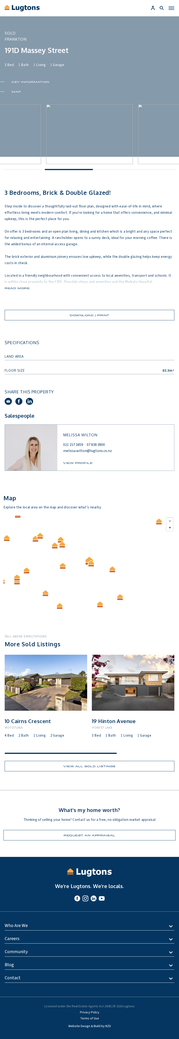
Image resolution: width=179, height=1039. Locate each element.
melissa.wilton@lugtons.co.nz (87, 451)
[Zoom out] (169, 521)
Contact (13, 978)
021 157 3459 (73, 445)
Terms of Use (89, 1018)
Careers (12, 938)
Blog (9, 964)
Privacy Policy (89, 1012)
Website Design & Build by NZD (89, 1026)
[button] (55, 545)
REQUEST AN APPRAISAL (89, 835)
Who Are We (16, 925)
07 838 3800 (96, 445)
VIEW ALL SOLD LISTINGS (89, 766)
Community (16, 951)
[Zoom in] (169, 527)
